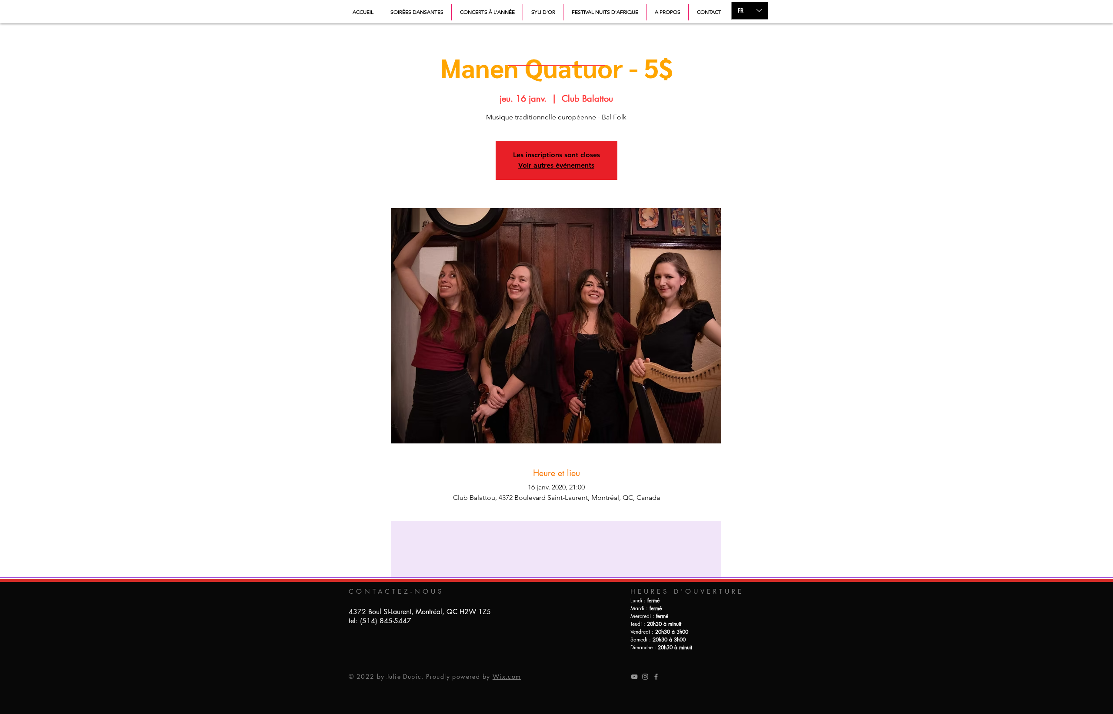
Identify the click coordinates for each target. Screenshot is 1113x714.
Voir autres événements (556, 165)
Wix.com (507, 676)
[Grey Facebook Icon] (656, 677)
